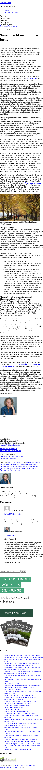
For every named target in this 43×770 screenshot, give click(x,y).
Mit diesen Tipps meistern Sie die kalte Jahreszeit (21, 697)
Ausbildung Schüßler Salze (9, 458)
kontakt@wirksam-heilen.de (10, 445)
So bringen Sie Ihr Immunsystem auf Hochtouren (21, 663)
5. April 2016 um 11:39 (12, 514)
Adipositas (29, 462)
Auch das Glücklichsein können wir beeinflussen (21, 739)
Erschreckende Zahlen (12, 709)
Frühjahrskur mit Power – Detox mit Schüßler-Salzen (22, 655)
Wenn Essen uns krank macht (14, 707)
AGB (26, 765)
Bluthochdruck (5, 464)
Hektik (14, 466)
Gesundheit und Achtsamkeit (14, 699)
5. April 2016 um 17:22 (12, 535)
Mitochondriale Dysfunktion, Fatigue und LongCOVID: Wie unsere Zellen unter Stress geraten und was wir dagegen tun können (22, 667)
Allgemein (20, 462)
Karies (2, 468)
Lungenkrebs (10, 468)
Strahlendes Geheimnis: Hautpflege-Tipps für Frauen (22, 671)
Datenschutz (18, 765)
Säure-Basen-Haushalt (23, 468)
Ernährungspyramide (33, 183)
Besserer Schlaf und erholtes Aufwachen (18, 695)
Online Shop (18, 767)
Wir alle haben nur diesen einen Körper (18, 749)
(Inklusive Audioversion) (8, 45)
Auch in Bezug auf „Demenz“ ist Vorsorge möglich (22, 743)
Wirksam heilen (5, 3)
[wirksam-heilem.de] (8, 761)
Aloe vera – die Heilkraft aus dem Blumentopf (20, 723)
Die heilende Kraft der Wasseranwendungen (19, 741)
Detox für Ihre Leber (11, 683)
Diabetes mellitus (26, 464)
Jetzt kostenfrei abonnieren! (9, 26)
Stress (34, 468)
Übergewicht (4, 470)
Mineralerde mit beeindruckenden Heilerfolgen (20, 701)
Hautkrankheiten (6, 466)
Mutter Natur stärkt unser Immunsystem (18, 705)
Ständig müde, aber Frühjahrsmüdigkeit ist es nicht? (22, 685)
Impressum (32, 765)
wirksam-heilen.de (6, 767)
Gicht (34, 464)
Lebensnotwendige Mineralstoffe (15, 725)
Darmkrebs (15, 464)
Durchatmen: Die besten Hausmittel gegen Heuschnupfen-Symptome (19, 688)
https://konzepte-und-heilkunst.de (11, 456)
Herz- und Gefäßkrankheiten (28, 466)
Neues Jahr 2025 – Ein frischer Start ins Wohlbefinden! (23, 657)
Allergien (36, 462)
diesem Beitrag (31, 78)
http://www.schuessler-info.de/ (10, 451)
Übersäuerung (15, 470)
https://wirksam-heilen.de (8, 449)
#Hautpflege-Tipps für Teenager (15, 673)
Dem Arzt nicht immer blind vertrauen (17, 703)
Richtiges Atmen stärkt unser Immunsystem (19, 713)
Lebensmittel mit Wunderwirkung (16, 711)
